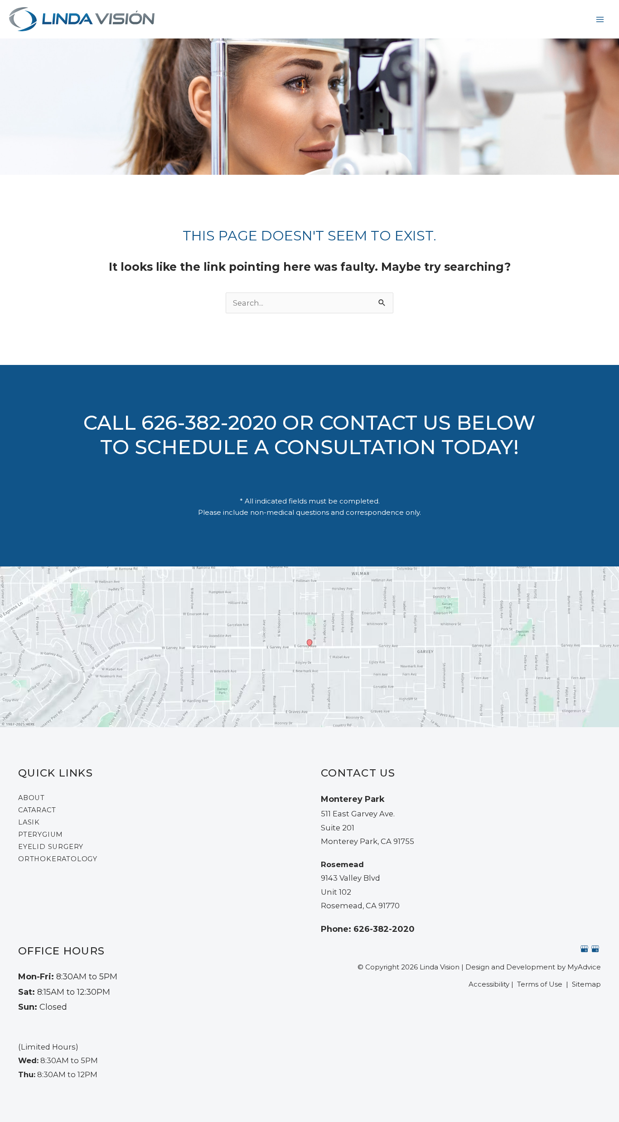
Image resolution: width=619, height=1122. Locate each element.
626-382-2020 (209, 422)
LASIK (29, 822)
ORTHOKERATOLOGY (57, 859)
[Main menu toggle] (600, 19)
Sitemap (585, 984)
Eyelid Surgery (50, 847)
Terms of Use (539, 984)
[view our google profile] (584, 948)
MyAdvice (584, 967)
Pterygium (40, 834)
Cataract (37, 810)
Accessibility (489, 984)
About (31, 798)
